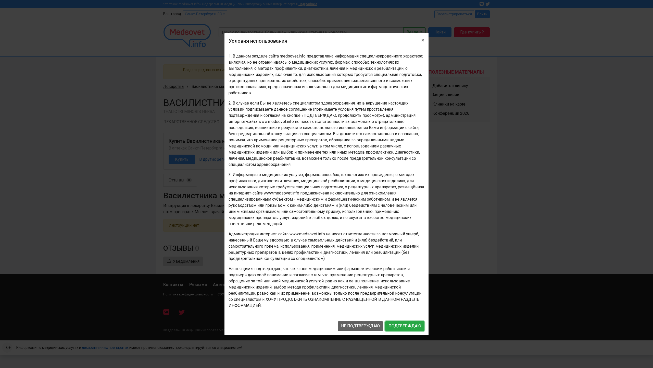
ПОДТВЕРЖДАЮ (404, 326)
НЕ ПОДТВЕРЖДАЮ (360, 326)
